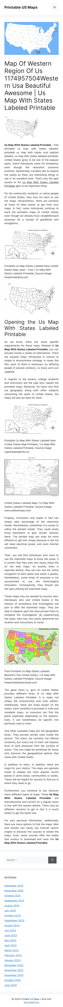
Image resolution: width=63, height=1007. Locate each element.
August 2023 (12, 925)
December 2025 (13, 885)
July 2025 (10, 910)
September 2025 (14, 900)
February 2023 (13, 955)
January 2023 (12, 960)
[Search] (52, 860)
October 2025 (12, 895)
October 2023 (12, 915)
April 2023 (10, 945)
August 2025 (11, 905)
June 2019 (10, 985)
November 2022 (13, 970)
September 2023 (14, 920)
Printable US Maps (21, 7)
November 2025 (13, 890)
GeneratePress (31, 1002)
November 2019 (13, 975)
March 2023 (11, 950)
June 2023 (10, 935)
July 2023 (10, 930)
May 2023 (10, 940)
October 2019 (12, 980)
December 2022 (13, 965)
